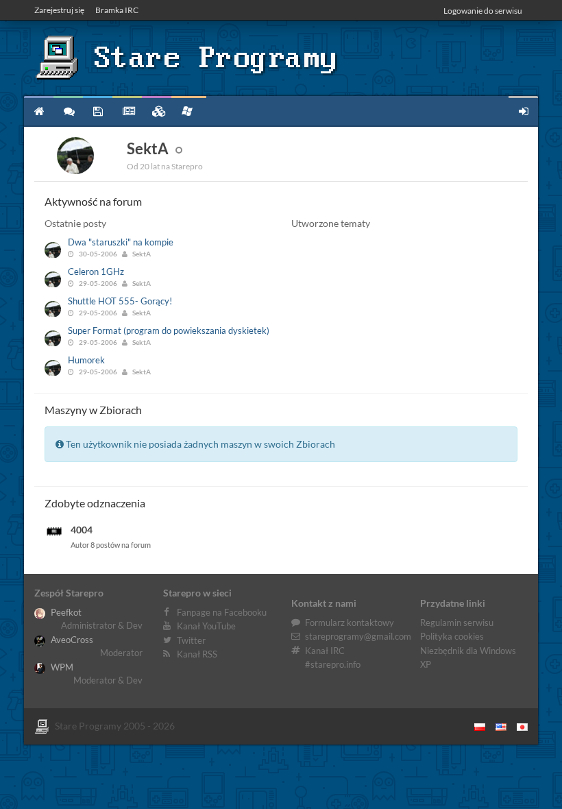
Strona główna (38, 110)
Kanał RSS (197, 654)
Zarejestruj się (59, 10)
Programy (97, 110)
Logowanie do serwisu (482, 10)
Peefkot (65, 612)
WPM (61, 667)
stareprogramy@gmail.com (358, 636)
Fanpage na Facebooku (222, 612)
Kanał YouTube (206, 625)
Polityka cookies (452, 636)
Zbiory (156, 110)
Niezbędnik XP (188, 110)
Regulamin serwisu (456, 622)
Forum (68, 110)
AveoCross (71, 639)
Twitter (191, 640)
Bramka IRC (116, 10)
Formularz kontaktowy (349, 622)
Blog (127, 110)
